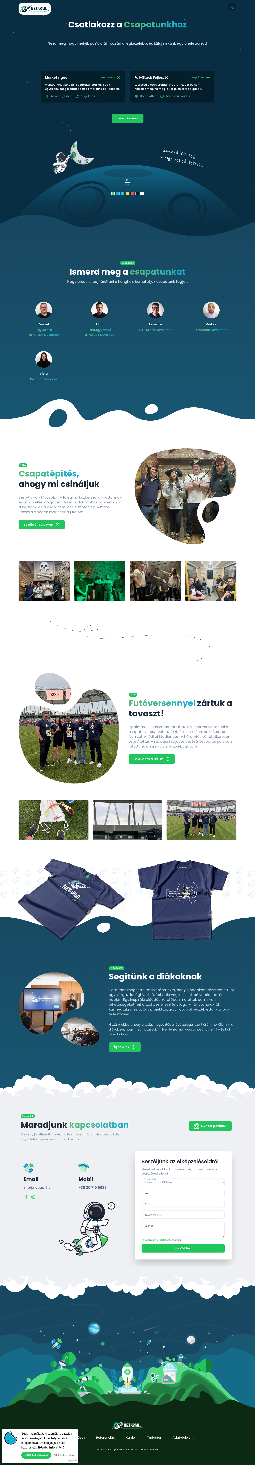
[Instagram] (33, 1197)
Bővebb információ (51, 1447)
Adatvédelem (183, 1437)
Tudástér (154, 1437)
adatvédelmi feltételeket (157, 1239)
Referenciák (105, 1437)
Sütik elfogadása (36, 1455)
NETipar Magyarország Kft (72, 1460)
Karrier (131, 1437)
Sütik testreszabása (64, 1455)
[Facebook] (26, 1197)
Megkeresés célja (152, 1178)
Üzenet (149, 1226)
